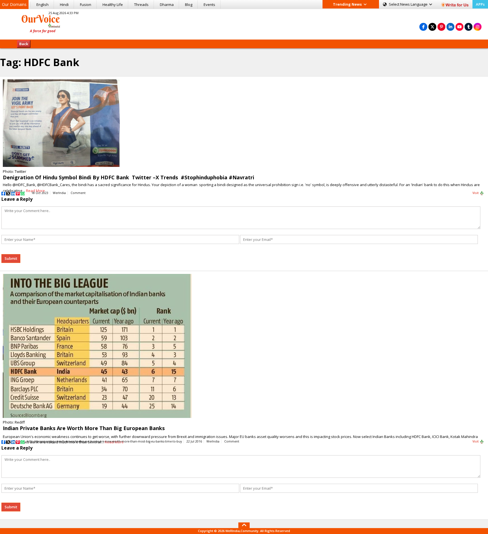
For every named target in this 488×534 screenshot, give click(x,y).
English (42, 4)
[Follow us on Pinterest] (441, 26)
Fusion (85, 4)
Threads (141, 4)
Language (408, 4)
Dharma (167, 4)
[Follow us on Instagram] (478, 26)
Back (23, 43)
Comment (78, 193)
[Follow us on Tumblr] (468, 26)
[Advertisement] (244, 23)
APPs (480, 4)
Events (209, 4)
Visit (476, 193)
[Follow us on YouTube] (459, 26)
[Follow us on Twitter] (432, 26)
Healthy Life (113, 4)
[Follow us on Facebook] (423, 26)
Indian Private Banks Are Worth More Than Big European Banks (84, 428)
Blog (188, 4)
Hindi (64, 4)
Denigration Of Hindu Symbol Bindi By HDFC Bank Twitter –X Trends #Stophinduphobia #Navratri (128, 177)
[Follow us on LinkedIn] (450, 26)
